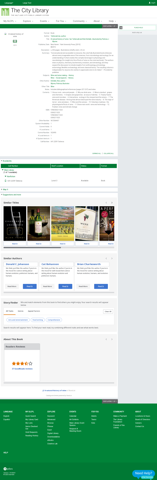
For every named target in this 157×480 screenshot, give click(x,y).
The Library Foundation (117, 420)
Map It (5, 189)
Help (5, 453)
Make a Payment (120, 416)
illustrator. (60, 83)
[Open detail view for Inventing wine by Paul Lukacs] (38, 223)
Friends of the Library (119, 426)
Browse (50, 423)
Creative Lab (52, 444)
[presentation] (15, 223)
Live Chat (143, 475)
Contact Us (139, 426)
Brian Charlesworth (89, 264)
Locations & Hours (142, 416)
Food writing (38, 320)
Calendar (72, 416)
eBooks (50, 440)
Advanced (51, 419)
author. (58, 36)
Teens (93, 419)
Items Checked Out (31, 427)
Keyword (50, 416)
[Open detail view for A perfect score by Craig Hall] (110, 223)
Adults (94, 416)
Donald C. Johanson (17, 264)
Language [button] (8, 412)
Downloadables (53, 437)
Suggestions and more (12, 195)
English (6, 416)
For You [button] (60, 21)
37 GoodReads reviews (22, 369)
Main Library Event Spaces (76, 424)
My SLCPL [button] (8, 21)
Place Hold (138, 27)
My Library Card (31, 419)
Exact (49, 430)
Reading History (31, 436)
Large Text (27, 3)
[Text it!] (5, 181)
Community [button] (79, 21)
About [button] (97, 21)
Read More (12, 286)
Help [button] (111, 21)
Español (6, 419)
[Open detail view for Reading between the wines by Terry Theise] (62, 223)
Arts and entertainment (18, 320)
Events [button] (43, 21)
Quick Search (30, 416)
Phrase (50, 426)
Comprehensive (54, 320)
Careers (138, 423)
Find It (15, 244)
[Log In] (149, 3)
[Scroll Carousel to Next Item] (111, 202)
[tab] (10, 311)
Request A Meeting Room (75, 430)
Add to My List (137, 32)
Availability (7, 161)
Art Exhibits (74, 419)
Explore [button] (27, 21)
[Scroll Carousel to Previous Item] (106, 202)
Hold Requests (31, 432)
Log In (153, 3)
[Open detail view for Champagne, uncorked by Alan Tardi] (15, 223)
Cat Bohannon (50, 264)
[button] (108, 311)
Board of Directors (142, 419)
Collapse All (109, 153)
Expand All (97, 153)
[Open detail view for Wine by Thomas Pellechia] (86, 223)
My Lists (29, 423)
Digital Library (53, 433)
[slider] (59, 247)
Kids (93, 423)
